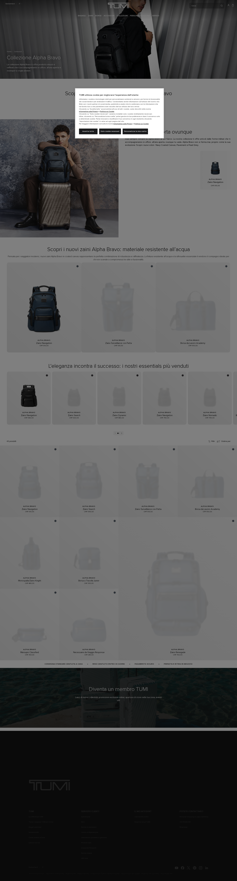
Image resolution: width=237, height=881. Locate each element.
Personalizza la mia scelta (135, 131)
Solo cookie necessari (110, 131)
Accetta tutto (88, 131)
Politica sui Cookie (107, 111)
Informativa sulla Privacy (88, 111)
